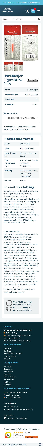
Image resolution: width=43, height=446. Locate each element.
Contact (7, 351)
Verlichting (8, 129)
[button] (40, 444)
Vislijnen (7, 382)
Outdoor (7, 385)
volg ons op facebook (17, 418)
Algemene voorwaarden (29, 429)
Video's (7, 359)
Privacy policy (10, 429)
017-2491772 (8, 2)
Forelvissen (9, 379)
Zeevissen (8, 369)
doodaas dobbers (22, 129)
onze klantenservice (24, 409)
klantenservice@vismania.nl (28, 2)
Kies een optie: (11, 113)
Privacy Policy (10, 356)
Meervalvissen (10, 377)
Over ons (8, 348)
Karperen (8, 366)
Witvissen (8, 374)
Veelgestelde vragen (13, 353)
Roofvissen (22, 127)
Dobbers (32, 127)
